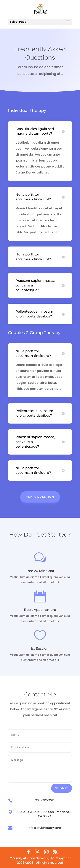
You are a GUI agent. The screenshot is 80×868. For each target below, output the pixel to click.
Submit (61, 788)
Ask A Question (40, 496)
